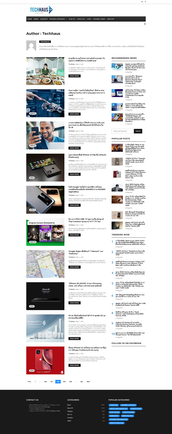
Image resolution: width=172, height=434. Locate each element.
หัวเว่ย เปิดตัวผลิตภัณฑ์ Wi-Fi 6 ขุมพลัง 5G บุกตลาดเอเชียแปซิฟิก (87, 316)
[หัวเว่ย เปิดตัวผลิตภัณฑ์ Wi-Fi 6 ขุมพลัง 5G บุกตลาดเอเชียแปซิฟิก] (45, 328)
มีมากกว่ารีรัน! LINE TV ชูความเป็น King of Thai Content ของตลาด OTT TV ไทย (86, 220)
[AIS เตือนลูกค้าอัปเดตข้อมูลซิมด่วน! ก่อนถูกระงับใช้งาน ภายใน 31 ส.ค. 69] (117, 215)
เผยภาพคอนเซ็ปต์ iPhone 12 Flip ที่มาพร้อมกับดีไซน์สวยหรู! (87, 156)
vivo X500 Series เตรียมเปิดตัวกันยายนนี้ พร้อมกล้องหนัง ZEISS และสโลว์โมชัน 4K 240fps (135, 187)
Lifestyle (81, 19)
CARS (89, 19)
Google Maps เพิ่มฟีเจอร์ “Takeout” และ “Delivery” (85, 252)
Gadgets (44, 19)
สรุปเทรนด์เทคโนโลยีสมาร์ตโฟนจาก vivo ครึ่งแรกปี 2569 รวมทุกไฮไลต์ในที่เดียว (135, 105)
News (36, 19)
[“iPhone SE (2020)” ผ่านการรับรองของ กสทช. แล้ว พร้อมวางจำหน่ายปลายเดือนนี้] (45, 296)
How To (72, 19)
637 (52, 381)
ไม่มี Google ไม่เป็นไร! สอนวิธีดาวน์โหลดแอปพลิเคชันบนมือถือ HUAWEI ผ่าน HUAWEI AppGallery (86, 189)
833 (82, 381)
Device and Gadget (118, 408)
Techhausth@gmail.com (37, 409)
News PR (110, 19)
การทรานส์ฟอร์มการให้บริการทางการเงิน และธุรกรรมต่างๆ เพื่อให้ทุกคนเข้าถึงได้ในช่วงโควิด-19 (86, 125)
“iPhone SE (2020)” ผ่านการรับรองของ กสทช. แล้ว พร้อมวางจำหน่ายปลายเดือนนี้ (85, 284)
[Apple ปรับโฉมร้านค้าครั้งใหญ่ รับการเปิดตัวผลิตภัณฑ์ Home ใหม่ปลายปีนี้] (117, 225)
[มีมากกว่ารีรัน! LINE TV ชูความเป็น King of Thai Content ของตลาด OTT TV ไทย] (45, 232)
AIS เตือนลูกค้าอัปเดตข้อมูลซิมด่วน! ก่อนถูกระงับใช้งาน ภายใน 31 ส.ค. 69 (135, 214)
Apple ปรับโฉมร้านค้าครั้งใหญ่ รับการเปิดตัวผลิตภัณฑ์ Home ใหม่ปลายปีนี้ (135, 224)
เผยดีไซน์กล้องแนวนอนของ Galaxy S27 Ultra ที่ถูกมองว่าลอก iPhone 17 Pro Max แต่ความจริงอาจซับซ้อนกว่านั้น (135, 174)
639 (64, 381)
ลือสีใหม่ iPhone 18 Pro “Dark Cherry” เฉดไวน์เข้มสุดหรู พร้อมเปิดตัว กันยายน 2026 (130, 314)
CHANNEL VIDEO (99, 19)
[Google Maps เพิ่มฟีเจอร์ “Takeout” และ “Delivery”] (45, 264)
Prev (29, 381)
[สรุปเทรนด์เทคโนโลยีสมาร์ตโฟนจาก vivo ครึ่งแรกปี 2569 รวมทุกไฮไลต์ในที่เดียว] (117, 107)
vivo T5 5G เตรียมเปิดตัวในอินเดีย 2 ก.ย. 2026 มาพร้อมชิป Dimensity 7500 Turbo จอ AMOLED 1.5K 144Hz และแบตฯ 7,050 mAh (135, 201)
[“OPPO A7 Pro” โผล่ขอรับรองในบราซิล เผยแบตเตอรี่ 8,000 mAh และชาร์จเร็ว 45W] (117, 161)
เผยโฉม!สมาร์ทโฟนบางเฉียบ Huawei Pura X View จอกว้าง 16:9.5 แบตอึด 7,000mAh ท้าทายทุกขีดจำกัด (135, 93)
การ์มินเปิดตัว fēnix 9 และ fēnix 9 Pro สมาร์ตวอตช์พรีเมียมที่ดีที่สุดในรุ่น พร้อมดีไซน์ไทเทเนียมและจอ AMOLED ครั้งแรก (135, 148)
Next (88, 381)
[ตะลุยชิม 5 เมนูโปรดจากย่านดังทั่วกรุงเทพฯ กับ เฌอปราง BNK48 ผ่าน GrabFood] (45, 71)
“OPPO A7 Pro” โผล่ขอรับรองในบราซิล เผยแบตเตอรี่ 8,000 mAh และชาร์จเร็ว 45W (135, 161)
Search (138, 131)
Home (29, 19)
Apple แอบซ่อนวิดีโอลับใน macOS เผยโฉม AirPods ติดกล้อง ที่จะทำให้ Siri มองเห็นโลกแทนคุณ (135, 66)
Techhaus (45, 42)
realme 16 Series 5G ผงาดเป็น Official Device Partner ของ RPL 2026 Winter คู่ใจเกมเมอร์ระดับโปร (129, 324)
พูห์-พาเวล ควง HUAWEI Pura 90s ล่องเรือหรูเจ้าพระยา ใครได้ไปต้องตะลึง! (130, 334)
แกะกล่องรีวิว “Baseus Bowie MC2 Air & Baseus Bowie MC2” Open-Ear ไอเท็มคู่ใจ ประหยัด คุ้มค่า (133, 79)
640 (70, 381)
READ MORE (74, 76)
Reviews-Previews (57, 19)
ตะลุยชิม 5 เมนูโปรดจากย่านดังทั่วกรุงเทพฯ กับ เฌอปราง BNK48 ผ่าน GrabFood (86, 59)
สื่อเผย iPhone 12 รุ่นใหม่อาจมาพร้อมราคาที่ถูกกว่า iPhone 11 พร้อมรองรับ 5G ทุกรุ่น (87, 349)
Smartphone (116, 423)
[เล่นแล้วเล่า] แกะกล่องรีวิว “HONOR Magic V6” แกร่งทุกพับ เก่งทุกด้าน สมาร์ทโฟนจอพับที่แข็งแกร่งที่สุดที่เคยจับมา (135, 117)
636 (45, 381)
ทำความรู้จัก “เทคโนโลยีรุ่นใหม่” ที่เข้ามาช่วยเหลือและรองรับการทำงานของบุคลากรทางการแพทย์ (86, 92)
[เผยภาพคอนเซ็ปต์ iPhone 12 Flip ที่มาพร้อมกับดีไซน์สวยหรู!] (45, 168)
